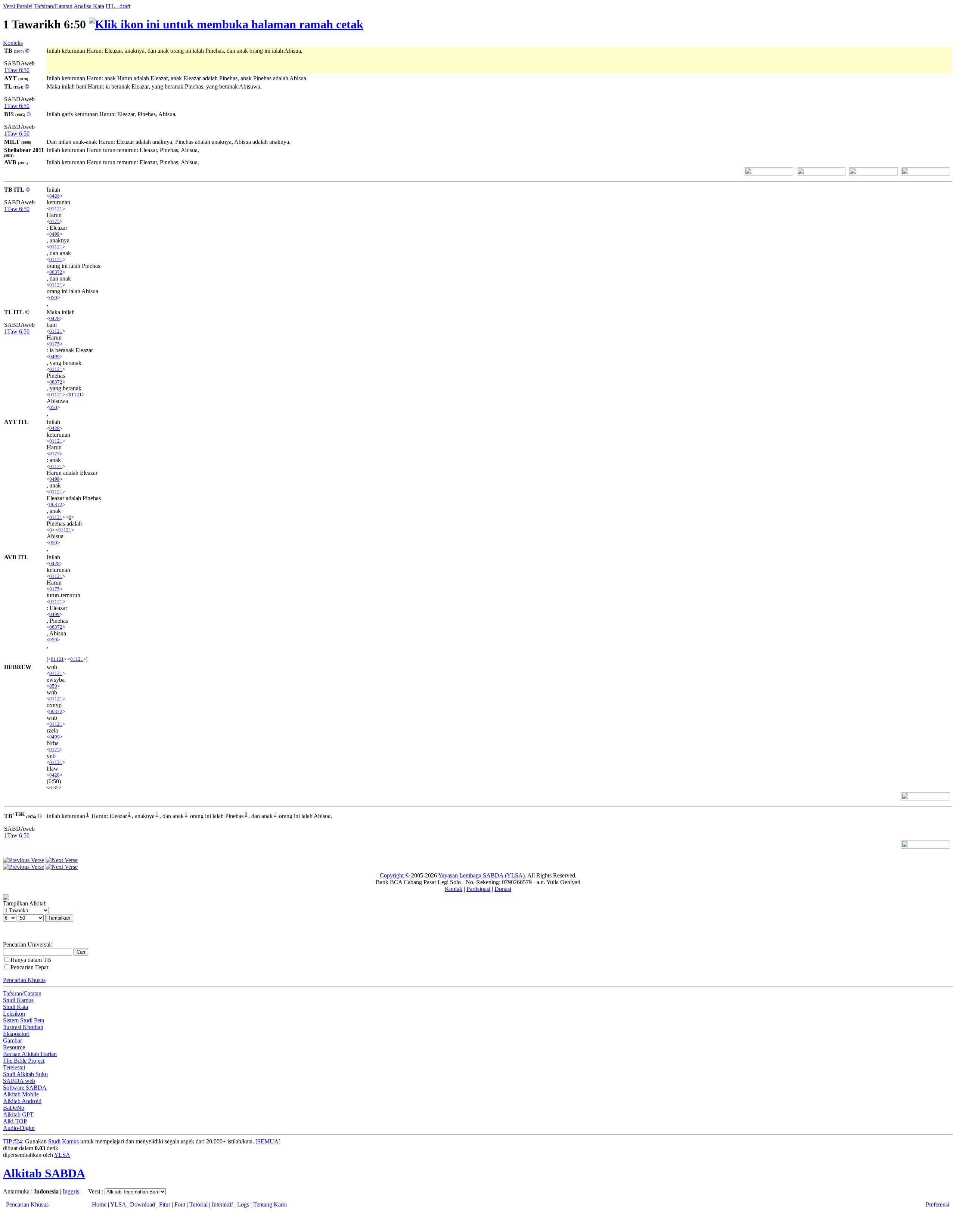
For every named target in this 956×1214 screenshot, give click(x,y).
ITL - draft (118, 6)
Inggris (71, 1191)
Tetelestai (14, 1067)
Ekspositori (16, 1034)
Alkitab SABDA (44, 1173)
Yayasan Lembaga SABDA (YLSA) (481, 875)
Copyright (392, 875)
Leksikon (14, 1013)
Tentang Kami (270, 1204)
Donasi (502, 889)
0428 (54, 196)
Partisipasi (478, 889)
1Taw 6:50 (17, 70)
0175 (54, 221)
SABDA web (19, 1081)
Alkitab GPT (18, 1114)
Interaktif (222, 1204)
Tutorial (198, 1204)
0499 (54, 234)
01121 (55, 208)
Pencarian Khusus (24, 980)
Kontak (453, 889)
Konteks (13, 43)
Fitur (164, 1204)
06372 (55, 272)
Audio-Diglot (19, 1128)
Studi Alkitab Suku (25, 1074)
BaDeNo (13, 1108)
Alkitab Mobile (21, 1094)
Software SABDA (25, 1087)
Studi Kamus (18, 1000)
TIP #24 (12, 1141)
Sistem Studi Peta (23, 1020)
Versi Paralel (17, 6)
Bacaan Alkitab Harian (30, 1054)
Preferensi (937, 1204)
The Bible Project (23, 1060)
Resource (14, 1047)
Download (142, 1204)
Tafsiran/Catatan (53, 6)
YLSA (62, 1155)
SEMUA (268, 1141)
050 (53, 297)
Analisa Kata (89, 6)
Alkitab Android (22, 1101)
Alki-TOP (15, 1121)
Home (99, 1204)
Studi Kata (15, 1007)
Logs (243, 1204)
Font (179, 1204)
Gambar (12, 1040)
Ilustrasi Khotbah (23, 1027)
